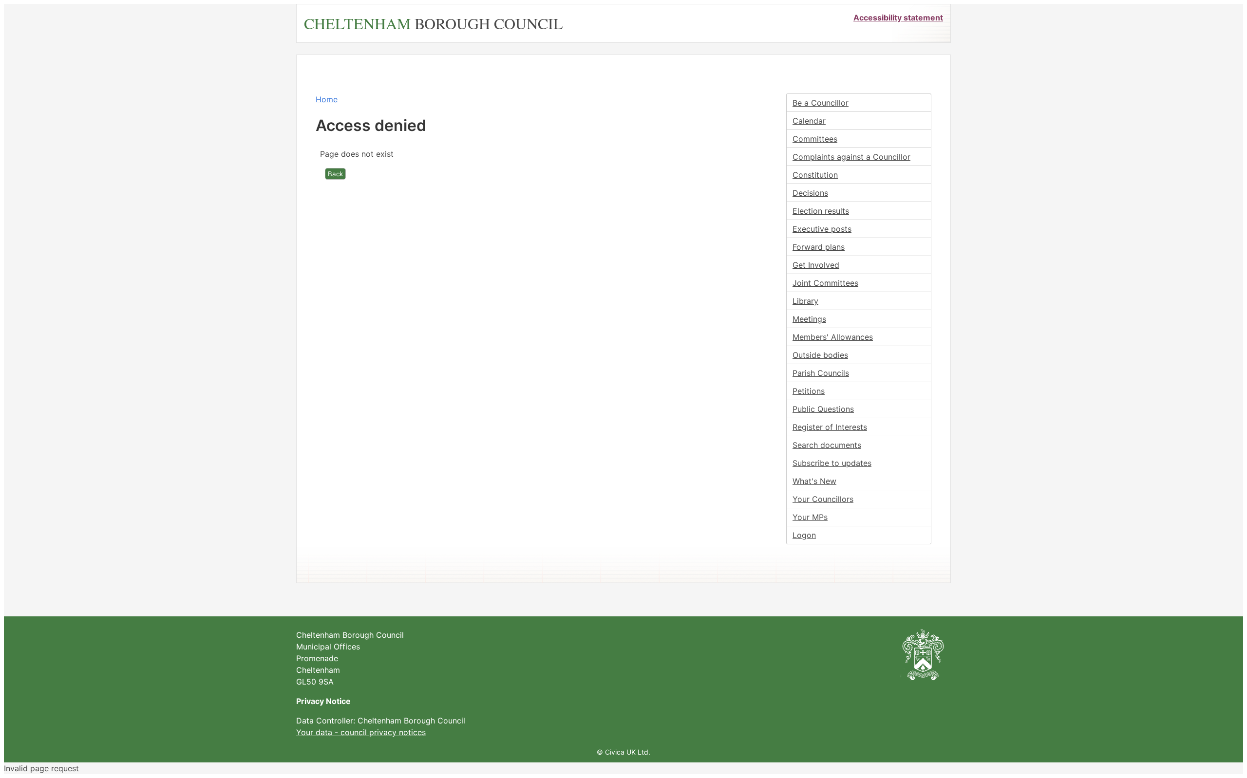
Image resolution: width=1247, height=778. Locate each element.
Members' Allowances (833, 337)
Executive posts (822, 229)
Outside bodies (820, 355)
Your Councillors (823, 499)
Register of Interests (830, 427)
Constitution (815, 175)
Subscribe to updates (832, 463)
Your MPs (810, 517)
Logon (804, 535)
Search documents (827, 445)
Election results (821, 211)
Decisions (810, 193)
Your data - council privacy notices (361, 732)
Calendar (809, 121)
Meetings (809, 319)
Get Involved (816, 265)
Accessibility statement (898, 17)
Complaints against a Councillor (851, 157)
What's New (814, 481)
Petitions (809, 391)
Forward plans (819, 247)
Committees (815, 139)
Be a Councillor (821, 103)
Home (327, 99)
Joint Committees (825, 283)
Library (805, 301)
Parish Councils (821, 373)
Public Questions (823, 409)
